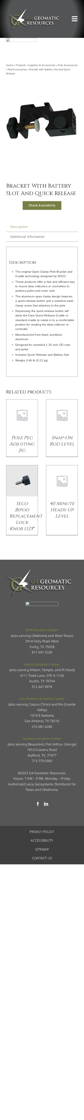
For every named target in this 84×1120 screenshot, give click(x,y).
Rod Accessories (17, 69)
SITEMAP (42, 849)
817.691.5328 (42, 652)
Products (21, 65)
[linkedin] (46, 804)
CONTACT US (42, 858)
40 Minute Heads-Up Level (62, 510)
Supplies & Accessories (41, 65)
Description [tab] (19, 226)
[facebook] (38, 804)
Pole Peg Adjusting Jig (21, 444)
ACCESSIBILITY (42, 840)
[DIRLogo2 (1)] (42, 603)
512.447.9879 (42, 686)
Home (9, 65)
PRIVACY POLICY (42, 832)
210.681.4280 (42, 726)
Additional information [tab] (27, 236)
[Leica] (21, 39)
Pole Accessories (68, 65)
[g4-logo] (32, 9)
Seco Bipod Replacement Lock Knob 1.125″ (25, 516)
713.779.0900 (42, 761)
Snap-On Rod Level (62, 441)
